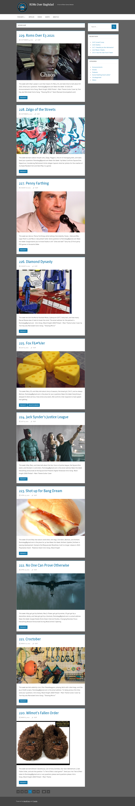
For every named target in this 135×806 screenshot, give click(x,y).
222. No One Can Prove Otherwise (44, 565)
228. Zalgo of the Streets (37, 109)
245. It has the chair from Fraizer (102, 52)
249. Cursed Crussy (98, 42)
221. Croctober (30, 639)
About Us (56, 17)
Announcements (97, 67)
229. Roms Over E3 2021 (36, 35)
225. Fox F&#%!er (32, 343)
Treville (35, 801)
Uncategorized (34, 405)
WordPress (27, 801)
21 (44, 792)
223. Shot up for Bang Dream (40, 491)
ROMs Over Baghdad (41, 4)
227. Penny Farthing (34, 183)
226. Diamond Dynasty (35, 261)
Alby (39, 40)
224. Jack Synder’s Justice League (43, 417)
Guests (47, 17)
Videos (40, 17)
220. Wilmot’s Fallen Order (39, 713)
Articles (31, 17)
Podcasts (20, 17)
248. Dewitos (96, 45)
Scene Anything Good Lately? (101, 75)
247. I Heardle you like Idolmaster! (103, 47)
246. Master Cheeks (98, 50)
